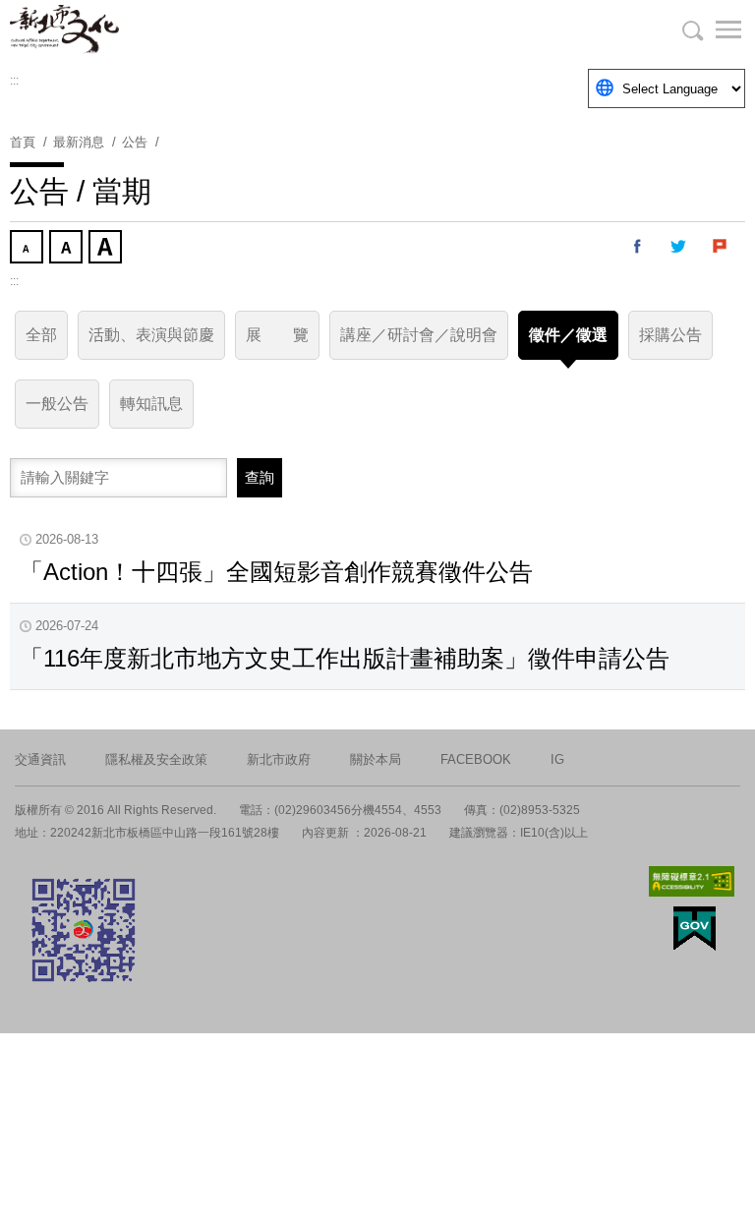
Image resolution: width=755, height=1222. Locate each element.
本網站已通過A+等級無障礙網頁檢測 (692, 881)
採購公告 (670, 334)
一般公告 (57, 403)
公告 (134, 142)
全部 (41, 334)
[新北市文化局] (108, 29)
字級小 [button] (28, 248)
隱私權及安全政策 (156, 759)
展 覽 (277, 334)
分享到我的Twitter (679, 246)
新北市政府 (279, 759)
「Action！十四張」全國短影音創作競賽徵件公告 (276, 571)
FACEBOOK (475, 759)
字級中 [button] (68, 248)
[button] (715, 29)
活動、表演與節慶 (151, 334)
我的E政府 (694, 928)
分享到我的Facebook (638, 246)
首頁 (22, 142)
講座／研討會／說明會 (418, 334)
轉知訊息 (151, 403)
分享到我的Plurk (720, 246)
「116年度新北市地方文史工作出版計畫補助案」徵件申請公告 (344, 658)
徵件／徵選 (568, 334)
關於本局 (375, 759)
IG (557, 759)
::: (14, 80)
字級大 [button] (107, 248)
